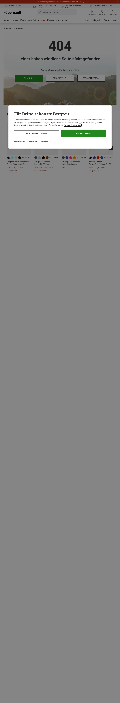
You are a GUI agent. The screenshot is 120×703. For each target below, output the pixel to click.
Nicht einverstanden (36, 134)
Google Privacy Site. (72, 125)
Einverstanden (83, 134)
